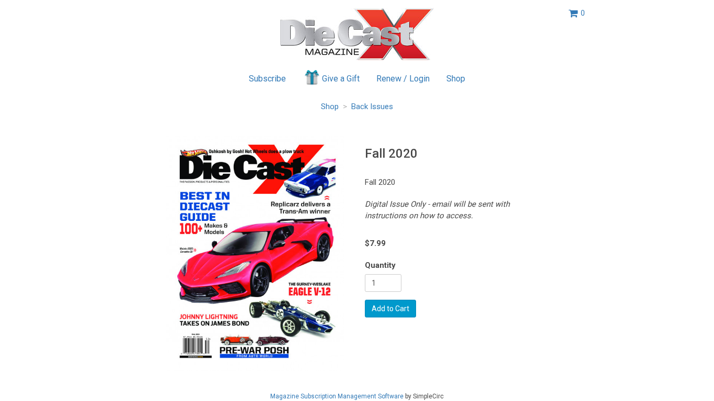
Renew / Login (403, 79)
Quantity (380, 265)
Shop (455, 79)
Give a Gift (341, 79)
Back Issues (372, 106)
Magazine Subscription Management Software (337, 396)
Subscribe (267, 79)
